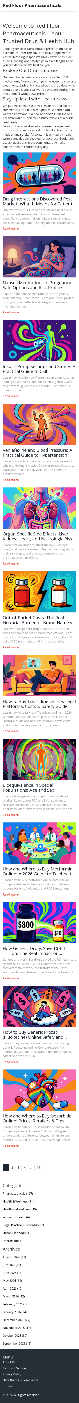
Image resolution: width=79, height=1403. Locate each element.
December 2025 (16, 1320)
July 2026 (12, 1265)
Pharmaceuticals (18, 1194)
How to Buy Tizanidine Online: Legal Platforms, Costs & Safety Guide (39, 704)
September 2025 (17, 1343)
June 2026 (12, 1273)
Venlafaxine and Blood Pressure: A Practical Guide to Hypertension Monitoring (37, 452)
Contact (8, 1386)
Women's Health (16, 1217)
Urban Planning (16, 1233)
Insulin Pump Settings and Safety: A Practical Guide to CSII (39, 369)
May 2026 (12, 1281)
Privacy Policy (12, 1374)
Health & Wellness (18, 1201)
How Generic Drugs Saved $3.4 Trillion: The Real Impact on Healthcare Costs (34, 951)
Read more (11, 229)
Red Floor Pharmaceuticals (32, 5)
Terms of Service (14, 1368)
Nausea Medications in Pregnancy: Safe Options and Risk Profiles (37, 285)
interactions (13, 1241)
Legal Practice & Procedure (23, 1225)
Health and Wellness (20, 1209)
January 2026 (15, 1312)
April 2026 (12, 1288)
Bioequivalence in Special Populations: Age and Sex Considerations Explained (28, 787)
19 (38, 1168)
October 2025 (15, 1336)
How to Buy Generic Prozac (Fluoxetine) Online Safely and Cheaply (33, 1034)
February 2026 (15, 1304)
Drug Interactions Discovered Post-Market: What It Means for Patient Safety (38, 201)
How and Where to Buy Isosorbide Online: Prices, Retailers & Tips (37, 1118)
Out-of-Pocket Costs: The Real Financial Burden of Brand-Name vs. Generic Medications (39, 620)
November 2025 (17, 1328)
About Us (9, 1362)
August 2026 (14, 1257)
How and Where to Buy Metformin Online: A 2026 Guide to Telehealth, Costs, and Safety (39, 871)
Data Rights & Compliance (20, 1380)
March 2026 (14, 1296)
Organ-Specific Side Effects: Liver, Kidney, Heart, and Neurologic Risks (39, 536)
